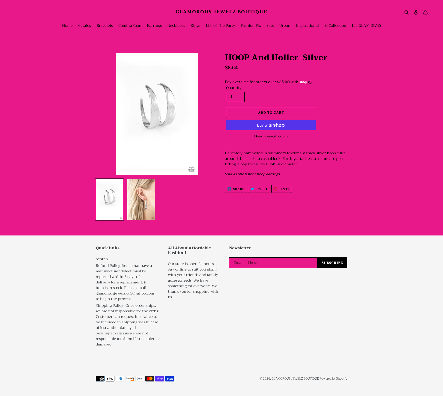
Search (102, 259)
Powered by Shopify (333, 378)
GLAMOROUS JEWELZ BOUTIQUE (221, 12)
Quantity (234, 88)
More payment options (271, 136)
